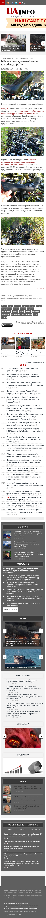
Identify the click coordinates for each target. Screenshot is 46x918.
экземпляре (5, 314)
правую (38, 306)
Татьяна (15, 311)
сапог (35, 314)
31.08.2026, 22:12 (12, 701)
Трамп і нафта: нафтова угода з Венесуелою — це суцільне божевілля (27, 787)
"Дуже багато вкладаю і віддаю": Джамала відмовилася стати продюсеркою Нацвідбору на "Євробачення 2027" (24, 408)
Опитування (23, 564)
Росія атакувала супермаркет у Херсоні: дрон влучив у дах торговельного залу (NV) (22, 681)
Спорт (5, 895)
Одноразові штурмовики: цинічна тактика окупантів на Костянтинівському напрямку (26, 798)
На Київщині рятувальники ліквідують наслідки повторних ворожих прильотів (23, 642)
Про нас (6, 911)
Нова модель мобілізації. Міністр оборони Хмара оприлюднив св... (11, 48)
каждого (17, 306)
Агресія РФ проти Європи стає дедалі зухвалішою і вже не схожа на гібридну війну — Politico (28, 534)
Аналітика (23, 527)
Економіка (38, 890)
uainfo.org (25, 906)
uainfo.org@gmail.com (30, 911)
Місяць (22, 829)
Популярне (32, 825)
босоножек (35, 311)
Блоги (23, 781)
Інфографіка (23, 755)
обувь (11, 306)
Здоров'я (38, 892)
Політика (22, 890)
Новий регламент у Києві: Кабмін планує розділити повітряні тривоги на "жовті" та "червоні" (22, 399)
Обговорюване (16, 825)
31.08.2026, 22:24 (12, 692)
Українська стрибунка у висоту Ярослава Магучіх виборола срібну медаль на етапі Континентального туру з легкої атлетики (22, 863)
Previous (2, 43)
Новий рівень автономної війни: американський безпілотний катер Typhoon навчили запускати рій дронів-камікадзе (25, 448)
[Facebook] (12, 3)
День (10, 829)
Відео (14, 895)
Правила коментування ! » (35, 362)
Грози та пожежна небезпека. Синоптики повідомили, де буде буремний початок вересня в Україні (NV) (23, 688)
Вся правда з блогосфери (9, 58)
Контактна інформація (16, 911)
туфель (4, 317)
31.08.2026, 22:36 (12, 684)
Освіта (26, 892)
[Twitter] (15, 3)
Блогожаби (23, 724)
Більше (22, 519)
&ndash (4, 306)
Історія (21, 892)
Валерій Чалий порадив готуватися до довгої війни (22, 841)
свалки (28, 311)
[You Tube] (19, 3)
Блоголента (32, 895)
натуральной (15, 314)
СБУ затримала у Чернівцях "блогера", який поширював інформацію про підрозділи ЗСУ (22, 355)
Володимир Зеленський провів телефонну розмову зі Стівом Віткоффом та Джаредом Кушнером (23, 477)
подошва (25, 306)
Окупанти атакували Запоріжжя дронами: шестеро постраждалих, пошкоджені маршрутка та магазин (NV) (24, 697)
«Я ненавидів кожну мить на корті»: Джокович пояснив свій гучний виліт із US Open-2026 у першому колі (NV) (23, 714)
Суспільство (29, 890)
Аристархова (6, 311)
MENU (2, 2)
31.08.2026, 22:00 (12, 709)
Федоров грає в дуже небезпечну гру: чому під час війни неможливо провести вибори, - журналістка (28, 554)
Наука (15, 892)
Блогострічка (23, 676)
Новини (22, 365)
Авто (30, 892)
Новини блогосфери (26, 58)
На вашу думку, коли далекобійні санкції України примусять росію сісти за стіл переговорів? (20, 570)
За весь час (35, 829)
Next (43, 43)
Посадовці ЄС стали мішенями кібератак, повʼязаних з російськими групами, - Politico (27, 544)
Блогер (16, 308)
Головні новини (14, 890)
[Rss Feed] (8, 3)
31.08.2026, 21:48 (12, 718)
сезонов (23, 308)
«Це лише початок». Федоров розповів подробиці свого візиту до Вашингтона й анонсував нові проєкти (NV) (24, 705)
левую (32, 306)
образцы (30, 308)
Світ (5, 892)
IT (33, 892)
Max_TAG (5, 109)
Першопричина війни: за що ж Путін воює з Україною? (26, 807)
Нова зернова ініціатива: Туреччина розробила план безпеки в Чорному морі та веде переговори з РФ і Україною (24, 416)
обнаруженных (27, 314)
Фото (23, 618)
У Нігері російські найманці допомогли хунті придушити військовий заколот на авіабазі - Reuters (23, 439)
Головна (6, 890)
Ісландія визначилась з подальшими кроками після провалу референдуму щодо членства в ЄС (24, 512)
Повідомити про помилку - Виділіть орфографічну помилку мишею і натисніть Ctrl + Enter (22, 298)
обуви (22, 311)
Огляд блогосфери (22, 895)
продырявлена (7, 308)
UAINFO (40, 288)
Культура (10, 892)
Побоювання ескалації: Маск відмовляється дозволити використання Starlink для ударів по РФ (24, 385)
